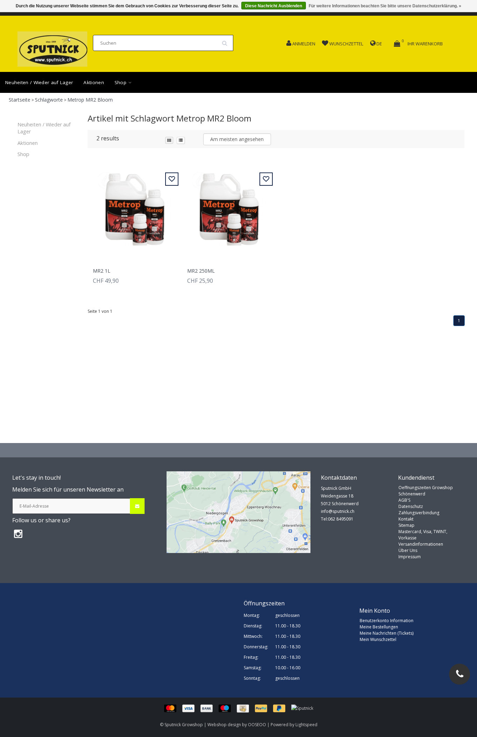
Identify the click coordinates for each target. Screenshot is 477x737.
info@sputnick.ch (337, 511)
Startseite (19, 99)
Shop (121, 82)
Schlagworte (49, 99)
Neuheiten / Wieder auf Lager (39, 82)
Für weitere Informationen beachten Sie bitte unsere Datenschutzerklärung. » (385, 5)
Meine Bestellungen (379, 627)
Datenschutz (410, 506)
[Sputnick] (302, 708)
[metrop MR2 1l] (135, 210)
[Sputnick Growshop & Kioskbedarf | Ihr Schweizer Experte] (52, 47)
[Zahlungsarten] (227, 708)
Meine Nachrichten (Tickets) (386, 633)
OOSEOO (257, 725)
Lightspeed (306, 725)
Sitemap (406, 525)
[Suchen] (227, 40)
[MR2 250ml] (229, 210)
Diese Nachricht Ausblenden (273, 5)
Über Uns (407, 550)
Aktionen (93, 82)
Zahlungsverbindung (418, 513)
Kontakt (405, 519)
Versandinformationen (420, 544)
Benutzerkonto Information (386, 621)
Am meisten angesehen (237, 139)
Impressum (409, 557)
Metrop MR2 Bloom (90, 99)
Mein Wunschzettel (378, 639)
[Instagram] (18, 533)
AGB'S (404, 500)
